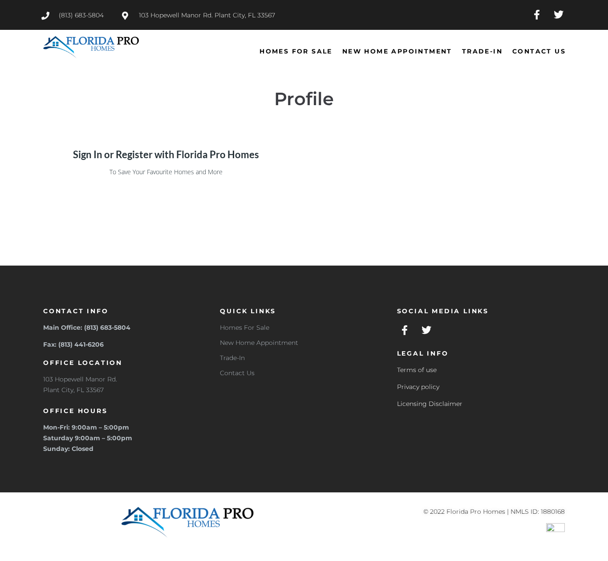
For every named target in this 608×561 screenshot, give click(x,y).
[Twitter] (559, 14)
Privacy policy (418, 387)
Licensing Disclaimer (429, 404)
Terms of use (417, 370)
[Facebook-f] (537, 14)
